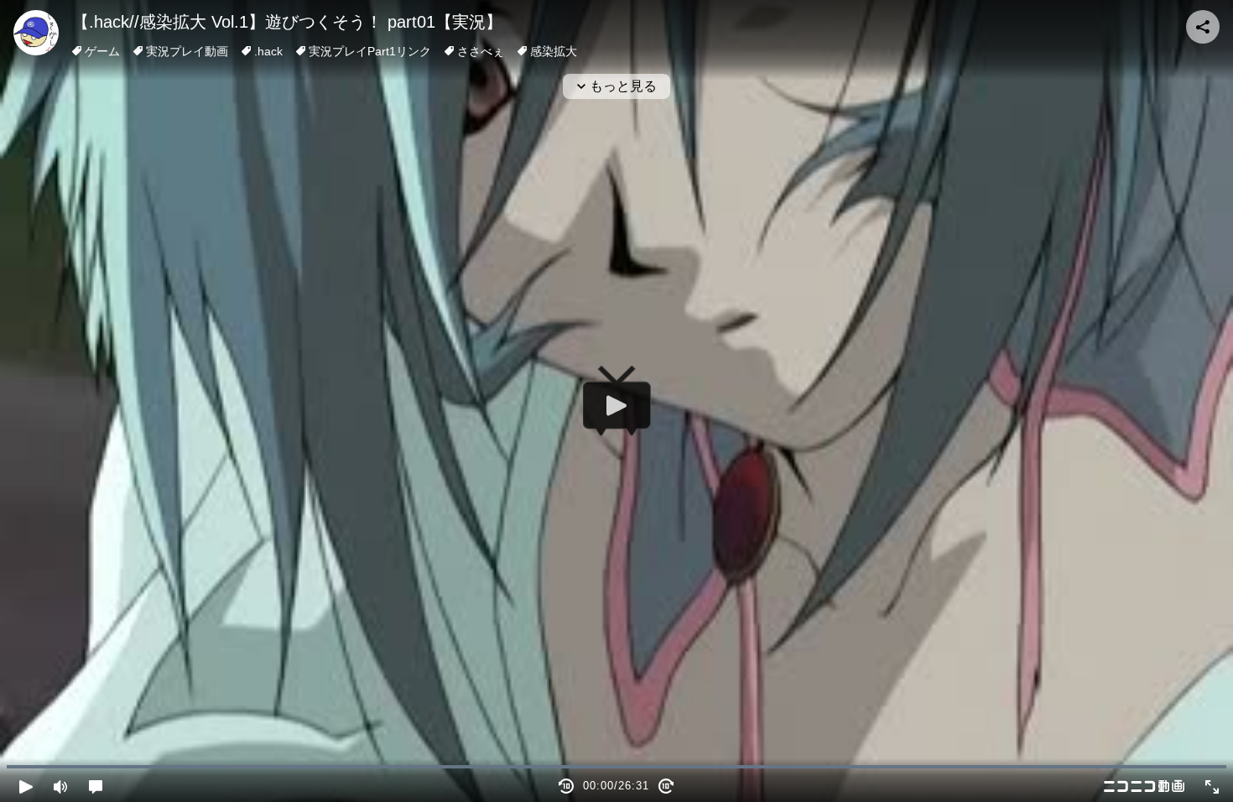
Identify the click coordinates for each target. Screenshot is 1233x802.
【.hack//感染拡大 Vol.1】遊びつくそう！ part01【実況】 (287, 22)
